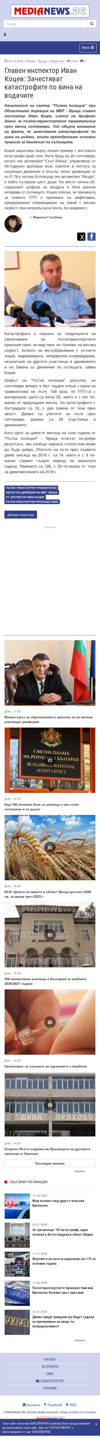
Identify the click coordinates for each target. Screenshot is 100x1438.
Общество (57, 61)
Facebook (55, 1404)
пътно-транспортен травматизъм (31, 487)
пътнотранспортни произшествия (32, 501)
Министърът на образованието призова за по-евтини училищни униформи (48, 719)
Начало (50, 1359)
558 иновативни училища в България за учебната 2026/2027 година (45, 981)
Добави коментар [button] (20, 514)
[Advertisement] (50, 580)
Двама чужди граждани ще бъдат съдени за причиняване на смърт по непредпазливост (63, 1321)
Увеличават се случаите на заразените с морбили (45, 1066)
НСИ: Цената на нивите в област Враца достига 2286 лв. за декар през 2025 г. (47, 894)
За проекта (50, 1367)
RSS (73, 1404)
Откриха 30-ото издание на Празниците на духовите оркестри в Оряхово (47, 1151)
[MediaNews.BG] (50, 11)
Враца (42, 61)
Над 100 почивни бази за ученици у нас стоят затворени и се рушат (41, 806)
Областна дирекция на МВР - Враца (31, 492)
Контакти (33, 1404)
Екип (50, 1374)
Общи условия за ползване (78, 1412)
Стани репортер (51, 1381)
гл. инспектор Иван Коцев (25, 497)
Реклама (50, 1388)
